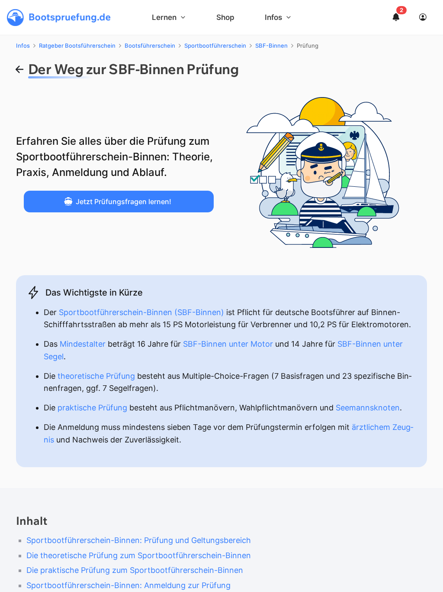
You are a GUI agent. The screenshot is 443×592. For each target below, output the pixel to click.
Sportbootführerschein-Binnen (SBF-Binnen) (141, 312)
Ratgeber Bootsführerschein (77, 45)
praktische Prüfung (92, 407)
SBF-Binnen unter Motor (228, 343)
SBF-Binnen (271, 45)
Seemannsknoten (368, 407)
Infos (23, 45)
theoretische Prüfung (96, 376)
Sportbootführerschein (215, 45)
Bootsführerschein (150, 45)
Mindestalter (83, 343)
